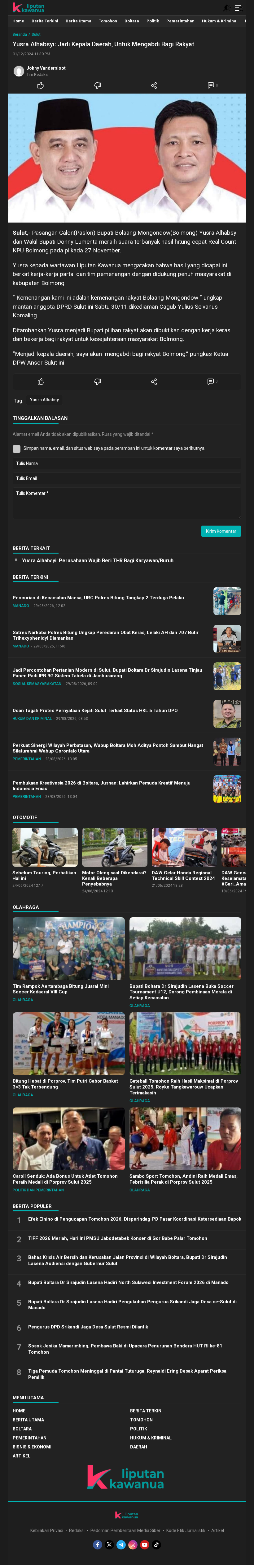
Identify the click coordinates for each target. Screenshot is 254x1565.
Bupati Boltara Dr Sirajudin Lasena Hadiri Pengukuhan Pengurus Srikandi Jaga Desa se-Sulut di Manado (132, 1305)
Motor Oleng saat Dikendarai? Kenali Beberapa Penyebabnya (114, 878)
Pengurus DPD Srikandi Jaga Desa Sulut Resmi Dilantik (88, 1327)
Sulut (36, 34)
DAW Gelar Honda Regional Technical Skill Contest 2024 (183, 875)
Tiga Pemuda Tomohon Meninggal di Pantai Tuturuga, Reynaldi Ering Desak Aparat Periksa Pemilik (127, 1374)
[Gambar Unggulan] (127, 158)
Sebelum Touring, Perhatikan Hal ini (44, 875)
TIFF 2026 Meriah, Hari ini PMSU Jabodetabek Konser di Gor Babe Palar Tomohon (117, 1238)
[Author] (19, 71)
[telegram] (121, 1544)
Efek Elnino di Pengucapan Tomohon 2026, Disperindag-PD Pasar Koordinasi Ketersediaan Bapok (134, 1219)
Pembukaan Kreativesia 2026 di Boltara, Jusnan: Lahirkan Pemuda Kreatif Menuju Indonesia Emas (101, 786)
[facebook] (97, 1544)
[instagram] (133, 1544)
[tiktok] (156, 1544)
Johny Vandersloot (46, 68)
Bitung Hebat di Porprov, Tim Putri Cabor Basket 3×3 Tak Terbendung (65, 1084)
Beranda (20, 34)
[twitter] (109, 1544)
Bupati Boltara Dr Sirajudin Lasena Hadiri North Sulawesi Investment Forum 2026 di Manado (128, 1282)
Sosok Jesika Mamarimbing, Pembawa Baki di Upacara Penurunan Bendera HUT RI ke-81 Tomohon (125, 1349)
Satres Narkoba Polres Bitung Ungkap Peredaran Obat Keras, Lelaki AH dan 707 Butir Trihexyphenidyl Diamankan (106, 635)
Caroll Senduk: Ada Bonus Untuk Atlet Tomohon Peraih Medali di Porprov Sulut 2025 (65, 1179)
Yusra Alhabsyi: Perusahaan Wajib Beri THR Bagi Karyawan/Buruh (97, 561)
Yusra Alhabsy (44, 399)
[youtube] (144, 1544)
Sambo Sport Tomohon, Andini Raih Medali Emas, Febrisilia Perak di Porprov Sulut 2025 (183, 1179)
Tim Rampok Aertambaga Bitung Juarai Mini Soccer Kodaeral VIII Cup (61, 989)
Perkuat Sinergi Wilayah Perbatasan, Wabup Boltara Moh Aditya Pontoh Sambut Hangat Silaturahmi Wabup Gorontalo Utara (108, 748)
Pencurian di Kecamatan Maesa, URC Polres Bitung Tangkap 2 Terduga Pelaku (98, 598)
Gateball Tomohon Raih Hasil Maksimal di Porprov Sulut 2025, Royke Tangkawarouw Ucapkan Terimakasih (183, 1087)
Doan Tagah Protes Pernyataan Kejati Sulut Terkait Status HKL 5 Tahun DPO (95, 710)
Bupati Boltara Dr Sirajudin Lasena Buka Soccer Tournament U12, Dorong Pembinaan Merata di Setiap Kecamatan (181, 992)
